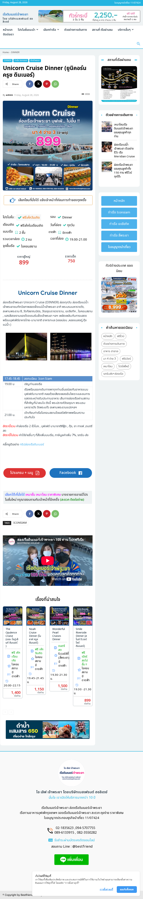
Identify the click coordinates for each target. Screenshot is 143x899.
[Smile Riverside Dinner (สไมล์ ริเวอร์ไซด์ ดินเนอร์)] (83, 616)
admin (9, 94)
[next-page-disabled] (11, 712)
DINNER (15, 52)
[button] (138, 43)
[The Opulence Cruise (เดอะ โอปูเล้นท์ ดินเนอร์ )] (12, 616)
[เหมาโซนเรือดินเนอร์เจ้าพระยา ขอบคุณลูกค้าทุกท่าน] (107, 126)
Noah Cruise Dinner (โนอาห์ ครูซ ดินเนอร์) (35, 636)
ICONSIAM (20, 523)
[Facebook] (29, 84)
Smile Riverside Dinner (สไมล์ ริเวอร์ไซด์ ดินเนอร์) (81, 637)
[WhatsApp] (55, 84)
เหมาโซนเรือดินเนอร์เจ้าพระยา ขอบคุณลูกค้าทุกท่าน (123, 131)
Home (6, 52)
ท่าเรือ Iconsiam (21, 60)
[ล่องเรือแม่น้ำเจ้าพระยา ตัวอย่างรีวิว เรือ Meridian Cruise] (107, 147)
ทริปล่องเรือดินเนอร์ (32, 444)
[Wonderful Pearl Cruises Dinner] (59, 616)
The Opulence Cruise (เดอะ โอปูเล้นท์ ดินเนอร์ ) (12, 637)
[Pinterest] (46, 84)
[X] (38, 84)
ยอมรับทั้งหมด (127, 889)
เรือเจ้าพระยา (35, 60)
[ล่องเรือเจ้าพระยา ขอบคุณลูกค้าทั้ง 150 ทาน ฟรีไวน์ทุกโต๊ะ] (107, 167)
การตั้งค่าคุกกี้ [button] (106, 889)
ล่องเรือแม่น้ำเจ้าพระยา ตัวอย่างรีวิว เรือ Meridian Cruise (124, 151)
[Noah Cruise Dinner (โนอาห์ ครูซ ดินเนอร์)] (36, 616)
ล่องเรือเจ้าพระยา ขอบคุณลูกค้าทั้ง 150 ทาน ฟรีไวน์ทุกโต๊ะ (123, 171)
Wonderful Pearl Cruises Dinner (58, 634)
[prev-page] (5, 712)
